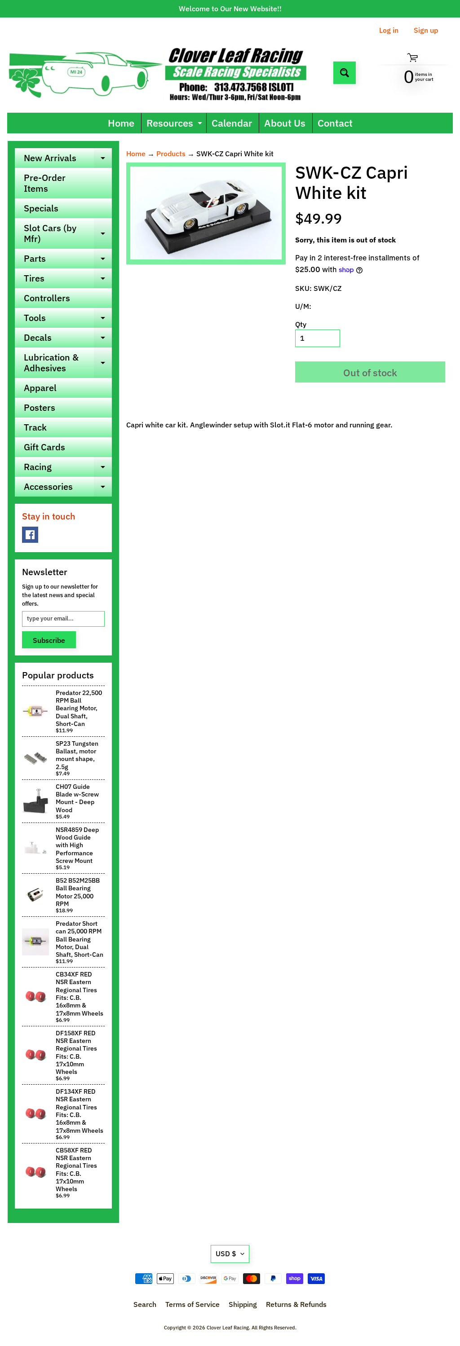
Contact (335, 122)
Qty (300, 324)
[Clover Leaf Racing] (167, 73)
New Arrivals (68, 160)
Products (171, 153)
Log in (388, 30)
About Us (284, 122)
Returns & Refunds (296, 1304)
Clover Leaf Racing (228, 1327)
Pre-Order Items (45, 183)
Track (35, 427)
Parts (68, 260)
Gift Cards (44, 447)
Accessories (68, 488)
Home (121, 122)
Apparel (40, 388)
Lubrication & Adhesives (68, 363)
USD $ (226, 1253)
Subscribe (49, 640)
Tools (68, 320)
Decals (68, 339)
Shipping (243, 1304)
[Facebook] (30, 535)
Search (144, 1304)
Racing (68, 469)
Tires (68, 280)
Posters (39, 407)
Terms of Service (192, 1304)
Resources (175, 124)
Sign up (426, 30)
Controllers (47, 298)
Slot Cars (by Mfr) (68, 234)
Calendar (232, 122)
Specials (41, 208)
